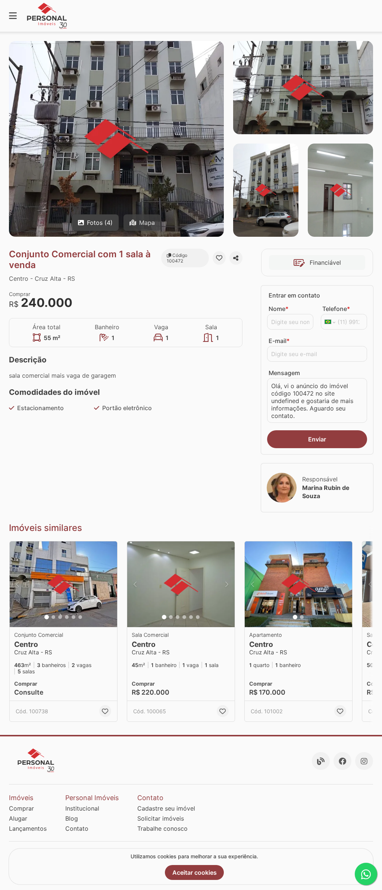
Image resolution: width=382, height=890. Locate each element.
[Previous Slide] (17, 584)
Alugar (18, 818)
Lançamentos (28, 828)
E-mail (279, 341)
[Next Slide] (109, 584)
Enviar (317, 439)
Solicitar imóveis (160, 818)
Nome (278, 308)
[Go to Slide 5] (73, 617)
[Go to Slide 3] (60, 617)
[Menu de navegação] (13, 16)
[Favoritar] (219, 258)
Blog (71, 818)
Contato (76, 828)
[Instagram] (364, 761)
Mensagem (284, 373)
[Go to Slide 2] (53, 617)
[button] (63, 584)
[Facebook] (342, 761)
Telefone (336, 308)
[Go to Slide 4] (67, 617)
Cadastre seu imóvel (166, 808)
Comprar (21, 808)
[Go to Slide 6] (80, 617)
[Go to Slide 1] (46, 617)
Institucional (82, 808)
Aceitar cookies (194, 872)
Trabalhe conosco (162, 828)
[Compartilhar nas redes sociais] (235, 258)
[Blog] (321, 761)
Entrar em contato (294, 295)
